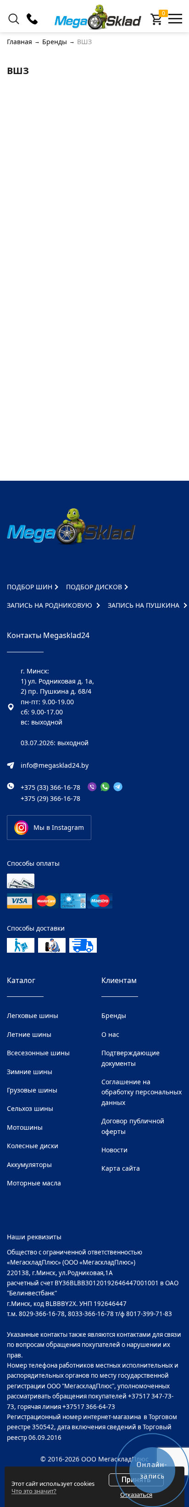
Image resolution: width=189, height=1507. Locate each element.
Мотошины (25, 1127)
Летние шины (29, 1034)
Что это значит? (33, 1491)
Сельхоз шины (30, 1108)
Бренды (113, 1015)
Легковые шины (32, 1015)
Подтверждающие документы (130, 1057)
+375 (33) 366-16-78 (50, 787)
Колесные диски (32, 1145)
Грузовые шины (32, 1090)
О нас (110, 1034)
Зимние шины (29, 1071)
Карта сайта (120, 1168)
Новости (114, 1149)
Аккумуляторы (29, 1164)
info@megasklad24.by (55, 765)
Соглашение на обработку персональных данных (141, 1092)
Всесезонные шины (38, 1052)
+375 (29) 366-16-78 (50, 798)
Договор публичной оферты (132, 1125)
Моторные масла (34, 1183)
